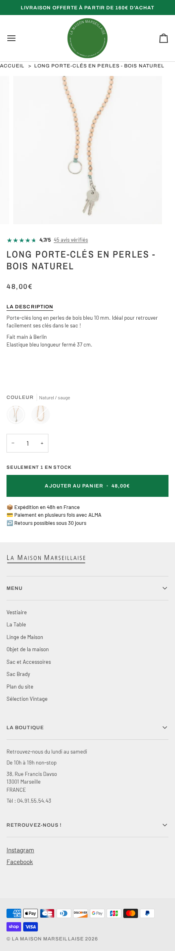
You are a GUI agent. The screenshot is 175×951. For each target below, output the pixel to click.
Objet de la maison (28, 649)
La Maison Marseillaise (48, 939)
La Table (16, 624)
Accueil (12, 66)
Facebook (20, 861)
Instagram (20, 850)
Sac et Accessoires (29, 662)
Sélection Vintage (27, 698)
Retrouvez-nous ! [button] (34, 825)
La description (30, 307)
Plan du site (20, 686)
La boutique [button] (25, 727)
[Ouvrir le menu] (19, 38)
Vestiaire (17, 612)
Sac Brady (18, 674)
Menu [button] (15, 588)
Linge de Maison (25, 637)
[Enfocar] (28, 209)
